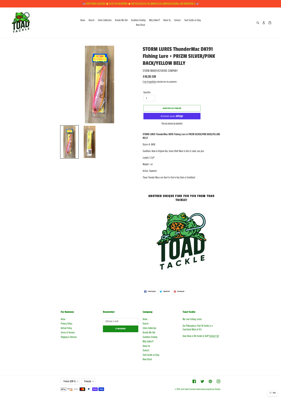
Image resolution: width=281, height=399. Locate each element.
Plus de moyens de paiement (172, 123)
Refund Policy (66, 328)
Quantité (146, 92)
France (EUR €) (70, 381)
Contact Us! (214, 336)
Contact (146, 350)
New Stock (147, 359)
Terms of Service (68, 332)
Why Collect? (148, 341)
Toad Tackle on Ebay (151, 354)
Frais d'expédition (149, 81)
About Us (146, 345)
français (87, 381)
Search (146, 323)
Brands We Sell (149, 332)
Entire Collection (149, 328)
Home (63, 319)
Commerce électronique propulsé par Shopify (204, 389)
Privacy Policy (66, 323)
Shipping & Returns (69, 337)
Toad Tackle (185, 389)
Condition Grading (150, 337)
